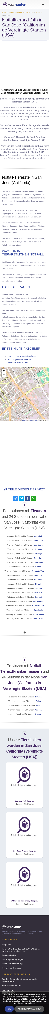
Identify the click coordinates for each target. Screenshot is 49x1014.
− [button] (4, 374)
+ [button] (4, 370)
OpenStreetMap (35, 420)
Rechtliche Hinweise (11, 968)
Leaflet (24, 420)
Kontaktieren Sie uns (12, 985)
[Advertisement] (24, 65)
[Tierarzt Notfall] (14, 4)
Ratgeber (6, 945)
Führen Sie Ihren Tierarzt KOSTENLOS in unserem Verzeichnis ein (21, 950)
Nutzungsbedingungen (13, 959)
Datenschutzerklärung (12, 964)
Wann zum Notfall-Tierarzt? (18, 363)
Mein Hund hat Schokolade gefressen (22, 356)
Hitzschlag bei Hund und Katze (19, 359)
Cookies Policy (9, 955)
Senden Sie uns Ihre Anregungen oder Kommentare (19, 980)
